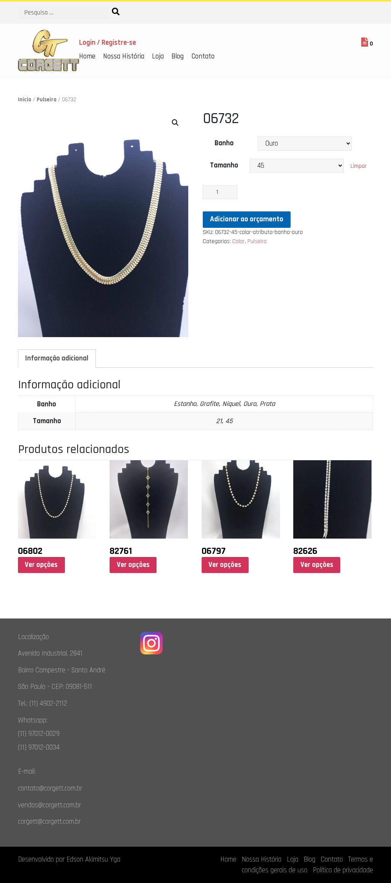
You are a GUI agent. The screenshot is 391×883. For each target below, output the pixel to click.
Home (87, 56)
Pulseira (47, 99)
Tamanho (224, 165)
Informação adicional (56, 358)
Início (24, 99)
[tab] (57, 358)
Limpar (359, 166)
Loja (158, 56)
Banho (224, 143)
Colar (238, 241)
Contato (203, 56)
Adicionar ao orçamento (246, 219)
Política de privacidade (343, 870)
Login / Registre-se (107, 42)
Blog (177, 56)
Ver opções (41, 564)
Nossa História (123, 56)
